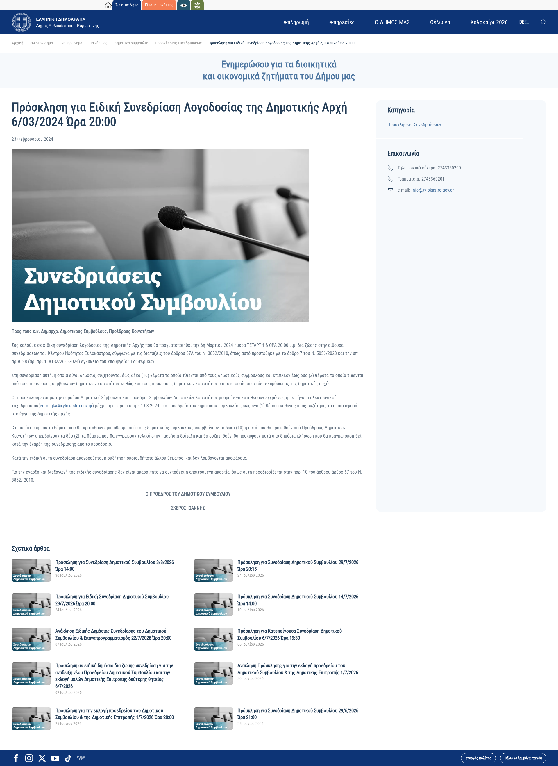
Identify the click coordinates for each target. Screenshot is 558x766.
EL (526, 22)
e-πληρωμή (296, 22)
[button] (543, 22)
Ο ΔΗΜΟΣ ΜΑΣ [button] (392, 22)
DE (521, 22)
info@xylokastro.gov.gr (433, 190)
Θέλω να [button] (440, 22)
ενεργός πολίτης (478, 758)
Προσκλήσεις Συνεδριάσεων (414, 124)
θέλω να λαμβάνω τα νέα (523, 758)
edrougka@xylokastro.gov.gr (66, 405)
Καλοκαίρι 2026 (489, 22)
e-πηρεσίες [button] (342, 22)
